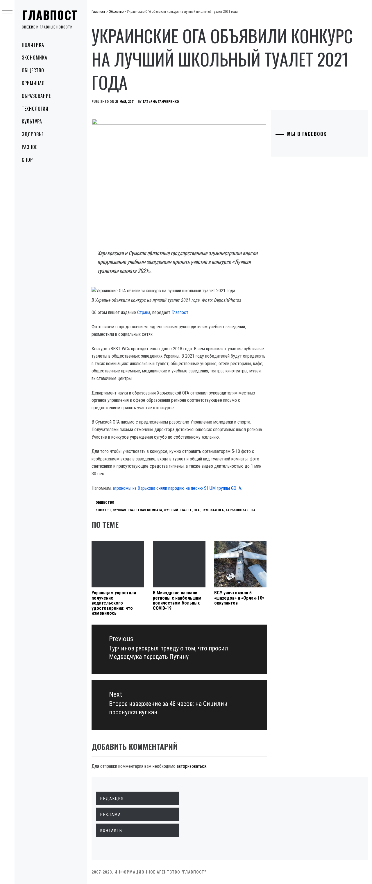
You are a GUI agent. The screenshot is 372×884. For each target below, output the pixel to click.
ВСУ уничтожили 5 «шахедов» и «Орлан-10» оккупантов (239, 598)
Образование (36, 95)
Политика (33, 44)
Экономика (34, 57)
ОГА (197, 510)
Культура (32, 121)
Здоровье (33, 134)
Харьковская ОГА (240, 510)
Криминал (33, 83)
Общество (33, 70)
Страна (143, 312)
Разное (29, 147)
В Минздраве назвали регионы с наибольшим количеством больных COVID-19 (177, 600)
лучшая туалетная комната (137, 510)
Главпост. (180, 312)
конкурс (103, 510)
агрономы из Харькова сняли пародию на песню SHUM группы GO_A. (177, 488)
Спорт (28, 159)
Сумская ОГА (212, 510)
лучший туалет (178, 510)
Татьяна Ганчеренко (160, 102)
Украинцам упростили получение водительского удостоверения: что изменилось (114, 603)
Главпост (50, 15)
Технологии (35, 108)
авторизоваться (191, 766)
